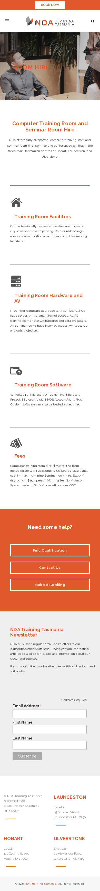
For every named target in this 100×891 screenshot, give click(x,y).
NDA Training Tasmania (41, 883)
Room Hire (31, 67)
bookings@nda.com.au (23, 806)
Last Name (23, 738)
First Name (23, 722)
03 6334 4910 (16, 801)
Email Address (27, 705)
